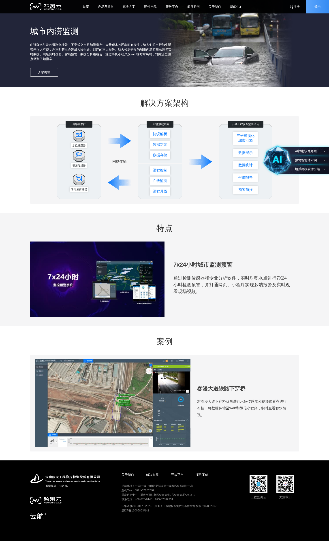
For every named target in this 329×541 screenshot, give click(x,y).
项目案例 (193, 7)
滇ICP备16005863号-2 (135, 510)
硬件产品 (150, 7)
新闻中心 (236, 7)
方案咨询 (44, 72)
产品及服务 (106, 7)
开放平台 (172, 7)
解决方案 (129, 7)
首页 (86, 7)
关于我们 (215, 7)
